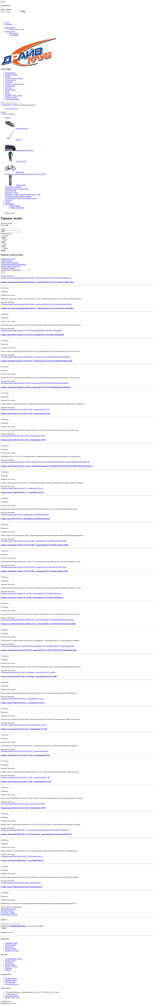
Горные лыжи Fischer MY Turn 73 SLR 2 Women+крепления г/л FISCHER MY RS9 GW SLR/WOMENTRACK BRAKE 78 (47, 466)
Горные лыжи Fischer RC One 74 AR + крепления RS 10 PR (23, 808)
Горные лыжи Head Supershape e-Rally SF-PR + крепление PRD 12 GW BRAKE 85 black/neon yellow (38, 624)
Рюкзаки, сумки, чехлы (13, 95)
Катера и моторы (11, 75)
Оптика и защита (11, 97)
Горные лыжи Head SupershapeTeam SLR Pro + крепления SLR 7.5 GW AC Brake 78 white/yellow (37, 282)
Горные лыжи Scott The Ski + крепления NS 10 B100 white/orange (25, 518)
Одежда (8, 93)
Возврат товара (14, 206)
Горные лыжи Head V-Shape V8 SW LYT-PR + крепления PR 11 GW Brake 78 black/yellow (34, 545)
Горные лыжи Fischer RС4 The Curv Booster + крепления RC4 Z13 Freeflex (29, 676)
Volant (5, 248)
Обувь (7, 92)
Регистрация (13, 33)
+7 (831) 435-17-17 (11, 108)
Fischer (5, 235)
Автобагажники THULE (14, 78)
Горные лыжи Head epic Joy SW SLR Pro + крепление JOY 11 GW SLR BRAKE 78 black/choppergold (38, 650)
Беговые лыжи (10, 90)
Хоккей (7, 76)
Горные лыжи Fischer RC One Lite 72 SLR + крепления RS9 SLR (25, 755)
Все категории (10, 73)
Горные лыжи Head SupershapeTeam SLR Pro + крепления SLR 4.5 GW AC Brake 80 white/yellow (37, 308)
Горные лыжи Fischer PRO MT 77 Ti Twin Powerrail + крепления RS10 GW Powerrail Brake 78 (36, 834)
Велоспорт (9, 82)
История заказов (11, 980)
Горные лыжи (10, 86)
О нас (7, 22)
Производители (10, 949)
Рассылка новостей (12, 984)
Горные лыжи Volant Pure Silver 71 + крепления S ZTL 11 (22, 492)
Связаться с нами (11, 943)
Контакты (8, 24)
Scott (5, 244)
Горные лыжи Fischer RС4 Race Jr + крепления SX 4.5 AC (23, 703)
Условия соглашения (16, 208)
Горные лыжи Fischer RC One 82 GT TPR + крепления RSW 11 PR (26, 781)
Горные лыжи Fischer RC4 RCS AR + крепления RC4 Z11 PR (24, 729)
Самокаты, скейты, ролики (14, 84)
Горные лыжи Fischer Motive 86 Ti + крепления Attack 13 (22, 860)
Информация (9, 204)
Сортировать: (5, 270)
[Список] (2, 274)
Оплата (7, 202)
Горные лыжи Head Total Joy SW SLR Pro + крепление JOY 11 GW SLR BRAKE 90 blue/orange (36, 361)
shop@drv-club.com (12, 996)
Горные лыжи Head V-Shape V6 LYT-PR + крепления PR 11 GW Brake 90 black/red (32, 597)
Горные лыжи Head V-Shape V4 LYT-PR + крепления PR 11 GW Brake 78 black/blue (32, 335)
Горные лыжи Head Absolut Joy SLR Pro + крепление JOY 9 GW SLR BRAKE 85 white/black (35, 387)
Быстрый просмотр (8, 276)
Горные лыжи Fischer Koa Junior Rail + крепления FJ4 (21, 887)
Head (5, 240)
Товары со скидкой (12, 950)
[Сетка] (4, 274)
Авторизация (14, 35)
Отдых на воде (10, 80)
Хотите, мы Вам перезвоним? (25, 105)
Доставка (8, 200)
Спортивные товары (12, 99)
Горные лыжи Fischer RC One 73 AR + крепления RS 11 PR (23, 440)
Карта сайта (9, 947)
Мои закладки (10, 982)
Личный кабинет (11, 978)
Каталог (8, 117)
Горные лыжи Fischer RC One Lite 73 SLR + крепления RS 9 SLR (25, 413)
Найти (3, 237)
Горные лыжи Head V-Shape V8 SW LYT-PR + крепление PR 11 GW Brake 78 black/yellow (34, 571)
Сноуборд (8, 88)
